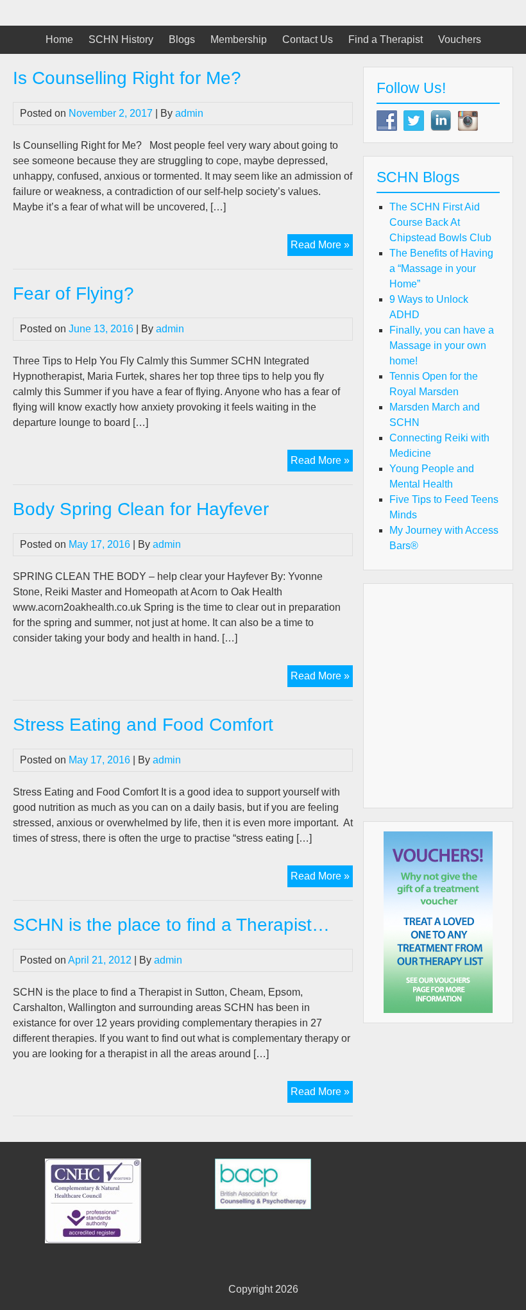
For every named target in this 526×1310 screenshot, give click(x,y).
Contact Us (307, 39)
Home (59, 39)
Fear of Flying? (73, 293)
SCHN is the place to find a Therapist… (171, 925)
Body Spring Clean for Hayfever (141, 509)
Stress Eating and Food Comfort (143, 725)
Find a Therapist (385, 39)
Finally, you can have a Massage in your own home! (441, 345)
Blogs (182, 39)
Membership (238, 39)
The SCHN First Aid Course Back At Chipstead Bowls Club (440, 222)
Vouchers (459, 39)
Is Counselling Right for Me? (127, 78)
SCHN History (121, 39)
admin (189, 113)
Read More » (322, 247)
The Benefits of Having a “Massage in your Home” (441, 268)
